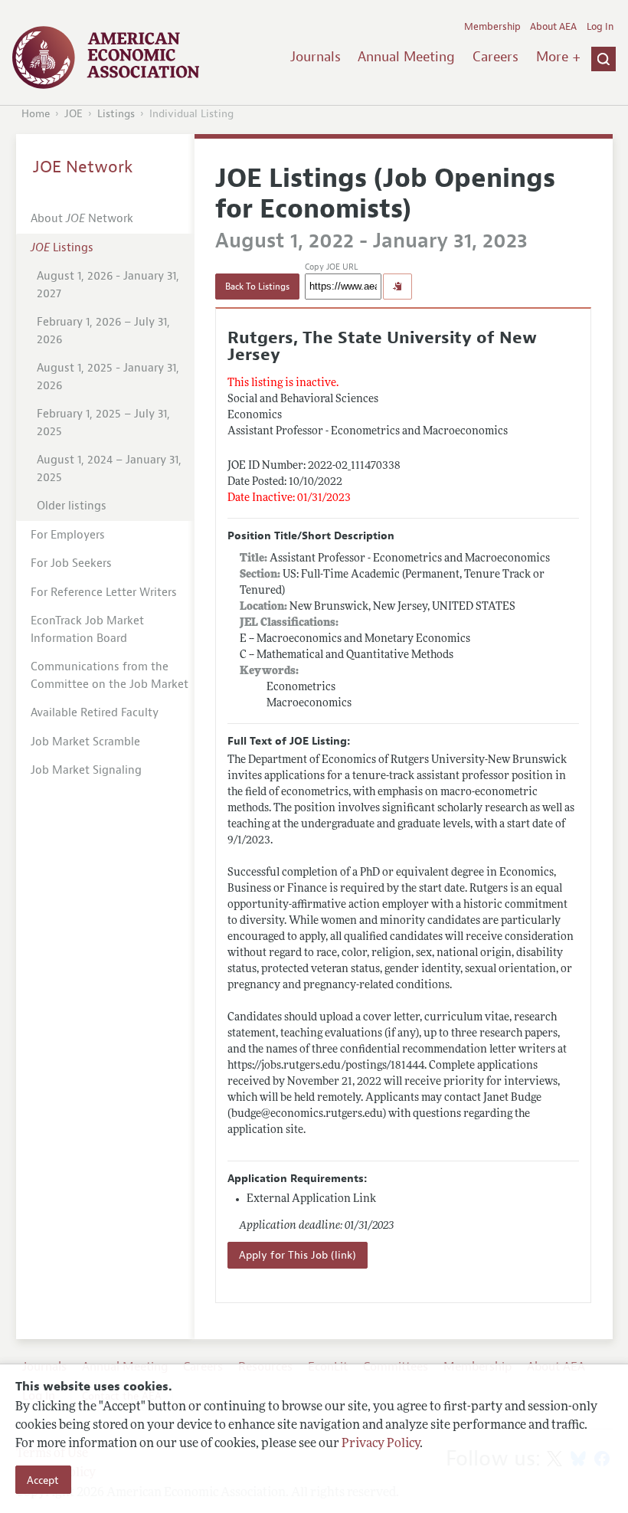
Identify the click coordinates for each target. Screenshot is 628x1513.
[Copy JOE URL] (397, 286)
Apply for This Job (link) (297, 1255)
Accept (43, 1480)
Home (35, 113)
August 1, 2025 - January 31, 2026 (108, 377)
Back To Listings (257, 286)
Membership (492, 27)
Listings (116, 113)
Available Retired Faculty (95, 713)
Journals (315, 56)
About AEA (553, 27)
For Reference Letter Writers (104, 592)
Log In (600, 27)
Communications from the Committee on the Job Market (109, 676)
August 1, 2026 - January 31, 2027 (108, 285)
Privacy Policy (381, 1444)
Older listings (71, 506)
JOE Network (83, 167)
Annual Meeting (406, 56)
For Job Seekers (71, 563)
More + (558, 56)
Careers (495, 56)
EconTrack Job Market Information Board (87, 630)
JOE (73, 113)
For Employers (68, 535)
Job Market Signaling (86, 770)
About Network (82, 218)
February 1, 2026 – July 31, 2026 (103, 331)
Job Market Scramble (85, 742)
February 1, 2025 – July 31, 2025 (103, 423)
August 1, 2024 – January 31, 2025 (109, 469)
